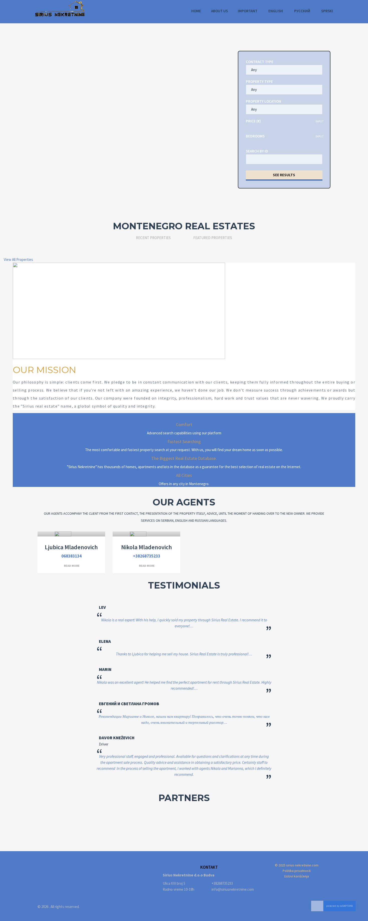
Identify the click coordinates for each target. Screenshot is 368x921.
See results (284, 174)
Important (247, 11)
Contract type (259, 61)
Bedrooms (255, 136)
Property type (259, 81)
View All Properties (18, 259)
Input (320, 121)
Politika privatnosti (297, 870)
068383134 (71, 556)
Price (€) (253, 121)
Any (254, 69)
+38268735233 (146, 556)
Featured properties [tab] (212, 237)
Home (196, 11)
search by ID (257, 151)
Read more (72, 566)
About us (219, 11)
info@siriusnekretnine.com (233, 889)
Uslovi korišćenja (296, 876)
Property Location (263, 101)
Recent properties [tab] (153, 237)
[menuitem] (275, 11)
